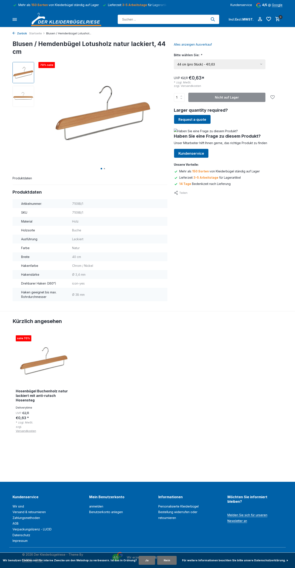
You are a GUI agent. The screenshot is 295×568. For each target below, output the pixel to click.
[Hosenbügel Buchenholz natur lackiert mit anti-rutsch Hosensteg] (44, 360)
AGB (16, 523)
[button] (101, 168)
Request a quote (192, 119)
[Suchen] (212, 19)
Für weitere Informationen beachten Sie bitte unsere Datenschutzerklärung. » (235, 560)
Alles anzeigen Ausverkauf (193, 44)
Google (277, 5)
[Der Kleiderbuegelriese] (67, 19)
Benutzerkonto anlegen (106, 512)
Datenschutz (21, 535)
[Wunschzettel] (268, 19)
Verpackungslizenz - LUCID (32, 529)
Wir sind (18, 506)
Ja (147, 560)
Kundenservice (241, 5)
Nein (167, 560)
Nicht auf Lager (227, 97)
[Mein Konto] (260, 19)
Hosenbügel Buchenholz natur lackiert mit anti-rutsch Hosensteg (42, 395)
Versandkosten (191, 86)
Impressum (20, 541)
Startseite (35, 33)
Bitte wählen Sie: (188, 55)
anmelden (96, 506)
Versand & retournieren (29, 512)
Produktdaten (22, 178)
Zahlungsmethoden (26, 518)
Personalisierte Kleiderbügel (178, 506)
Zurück (21, 33)
